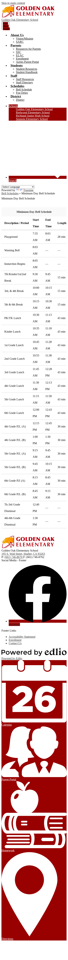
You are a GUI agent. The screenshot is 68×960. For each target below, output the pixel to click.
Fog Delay (22, 92)
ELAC (20, 55)
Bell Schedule (24, 89)
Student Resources (26, 68)
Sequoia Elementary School (32, 118)
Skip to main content (13, 3)
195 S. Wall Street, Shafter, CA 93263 (23, 553)
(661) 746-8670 (14, 557)
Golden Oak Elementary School (34, 109)
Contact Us (15, 643)
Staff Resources (25, 79)
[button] (17, 35)
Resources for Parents (28, 48)
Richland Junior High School (32, 115)
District (20, 99)
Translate (28, 190)
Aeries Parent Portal (27, 61)
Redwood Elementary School (33, 112)
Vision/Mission (24, 38)
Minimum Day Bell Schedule (34, 211)
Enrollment (22, 58)
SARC (20, 41)
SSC (18, 52)
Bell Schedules (9, 193)
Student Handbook (27, 72)
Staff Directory (24, 82)
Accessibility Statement (22, 636)
